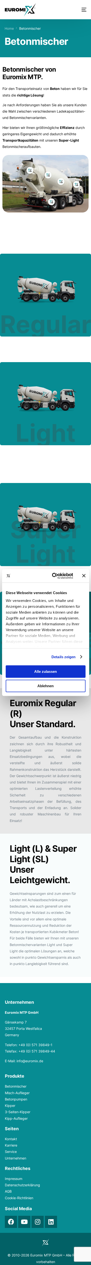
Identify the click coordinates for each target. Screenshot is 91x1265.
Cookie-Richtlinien (19, 1198)
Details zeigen (63, 657)
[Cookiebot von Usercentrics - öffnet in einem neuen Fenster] (54, 576)
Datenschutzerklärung (22, 1185)
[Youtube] (24, 1222)
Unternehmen (15, 1158)
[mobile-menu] (77, 10)
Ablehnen (45, 686)
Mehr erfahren (46, 306)
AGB (8, 1191)
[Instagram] (38, 1222)
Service (11, 1151)
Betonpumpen (16, 1099)
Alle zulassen (45, 671)
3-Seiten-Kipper (17, 1112)
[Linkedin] (51, 1222)
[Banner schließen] (83, 576)
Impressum (13, 1179)
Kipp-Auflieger (16, 1118)
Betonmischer (15, 1086)
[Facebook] (11, 1222)
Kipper (10, 1105)
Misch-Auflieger (17, 1093)
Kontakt (11, 1139)
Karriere (11, 1145)
